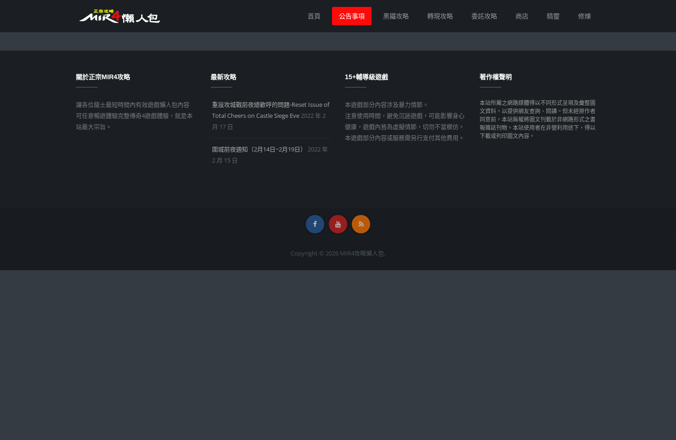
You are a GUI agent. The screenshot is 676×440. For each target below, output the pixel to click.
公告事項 (352, 16)
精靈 (553, 16)
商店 (522, 16)
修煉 (584, 16)
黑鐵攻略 (396, 16)
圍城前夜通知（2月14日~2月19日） (259, 149)
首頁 (314, 16)
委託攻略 (484, 16)
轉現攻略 (440, 16)
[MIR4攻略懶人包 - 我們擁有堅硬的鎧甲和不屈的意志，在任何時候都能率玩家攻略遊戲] (119, 15)
